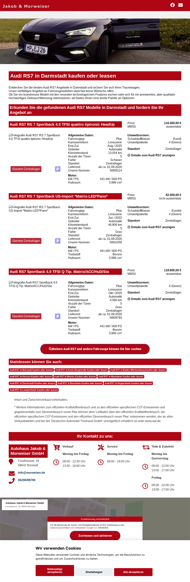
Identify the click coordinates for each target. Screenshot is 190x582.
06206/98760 (26, 480)
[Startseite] (26, 6)
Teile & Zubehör (150, 13)
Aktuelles (123, 13)
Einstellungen (94, 572)
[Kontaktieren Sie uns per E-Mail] (180, 5)
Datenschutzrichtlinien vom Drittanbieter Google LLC (73, 528)
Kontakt (176, 13)
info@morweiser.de (31, 472)
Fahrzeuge (81, 13)
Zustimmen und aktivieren (95, 535)
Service (102, 13)
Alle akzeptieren (133, 572)
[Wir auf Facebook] (172, 5)
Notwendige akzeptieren (54, 570)
